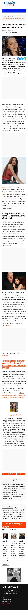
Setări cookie (6, 603)
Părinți (4, 222)
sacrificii (4, 194)
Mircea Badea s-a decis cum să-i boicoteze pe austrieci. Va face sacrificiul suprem (14, 395)
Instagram (5, 355)
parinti (13, 474)
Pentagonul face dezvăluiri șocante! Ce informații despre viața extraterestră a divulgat (14, 364)
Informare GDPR (6, 601)
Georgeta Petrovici (8, 30)
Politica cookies (6, 599)
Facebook (5, 526)
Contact (4, 597)
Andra (3, 187)
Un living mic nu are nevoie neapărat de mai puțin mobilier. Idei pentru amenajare (14, 549)
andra (5, 474)
